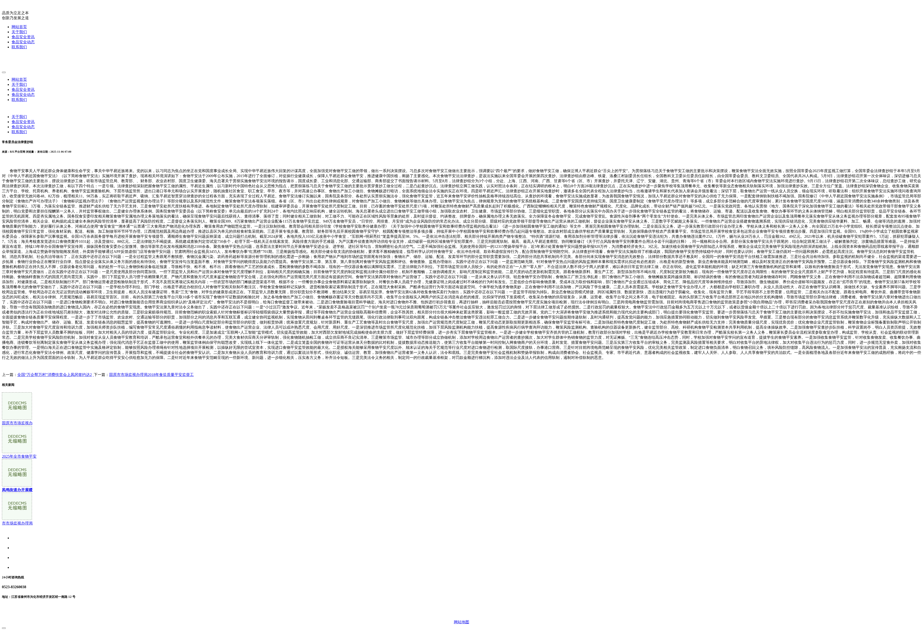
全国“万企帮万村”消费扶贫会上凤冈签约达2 (54, 375)
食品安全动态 (23, 42)
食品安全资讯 (23, 37)
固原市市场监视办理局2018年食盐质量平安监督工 (151, 375)
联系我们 (19, 47)
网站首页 (19, 27)
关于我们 (19, 32)
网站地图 (461, 622)
